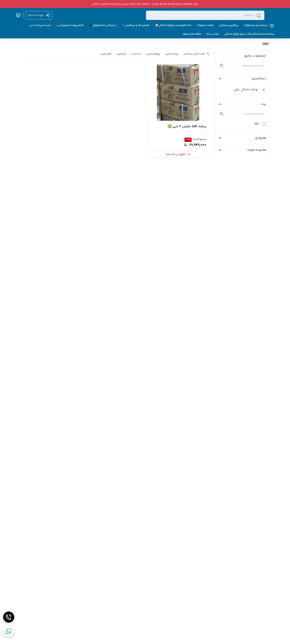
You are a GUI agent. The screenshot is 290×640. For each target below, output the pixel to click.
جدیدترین (136, 54)
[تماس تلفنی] (8, 617)
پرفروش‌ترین (153, 54)
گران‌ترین (106, 54)
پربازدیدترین (172, 54)
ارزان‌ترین (121, 54)
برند (263, 104)
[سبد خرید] (18, 15)
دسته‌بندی (259, 78)
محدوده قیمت (256, 149)
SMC (256, 124)
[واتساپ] (8, 631)
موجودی (260, 137)
